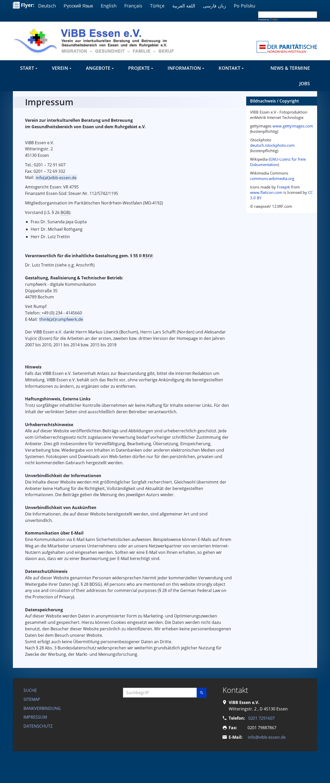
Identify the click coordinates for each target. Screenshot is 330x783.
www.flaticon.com (266, 192)
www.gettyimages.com (293, 125)
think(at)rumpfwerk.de (61, 319)
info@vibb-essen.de (267, 737)
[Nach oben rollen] (318, 771)
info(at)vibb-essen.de (56, 177)
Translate (283, 19)
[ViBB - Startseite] (96, 41)
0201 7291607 (261, 718)
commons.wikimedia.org (272, 178)
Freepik (283, 187)
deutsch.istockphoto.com (272, 145)
